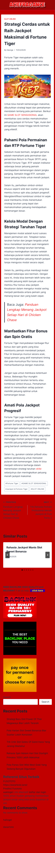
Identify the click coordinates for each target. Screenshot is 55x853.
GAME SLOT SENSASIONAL (33, 483)
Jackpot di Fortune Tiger (16, 489)
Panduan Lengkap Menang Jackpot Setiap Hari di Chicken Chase (13, 510)
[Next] (47, 555)
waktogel (8, 792)
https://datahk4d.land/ (15, 785)
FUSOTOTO (9, 781)
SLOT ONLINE (10, 19)
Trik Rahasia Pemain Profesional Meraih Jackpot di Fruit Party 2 (41, 510)
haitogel (7, 820)
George (10, 50)
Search (7, 697)
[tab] (22, 570)
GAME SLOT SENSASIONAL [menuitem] (22, 115)
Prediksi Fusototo (12, 788)
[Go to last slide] (7, 555)
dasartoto (8, 827)
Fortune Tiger (11, 483)
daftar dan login (37, 792)
